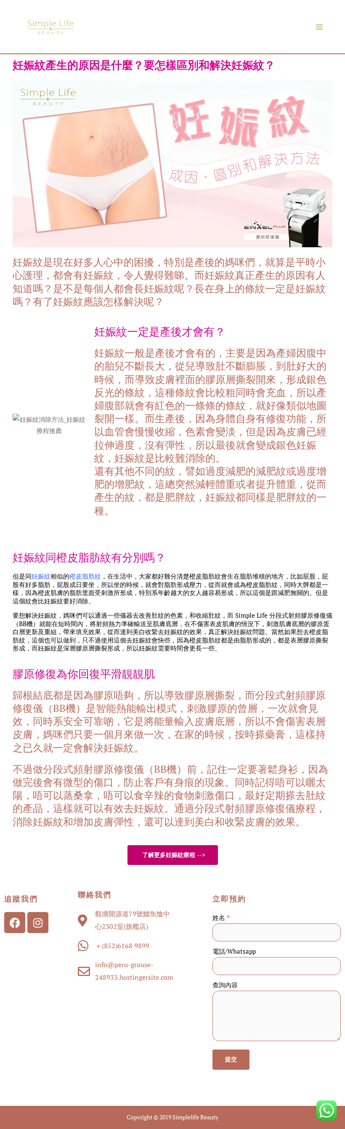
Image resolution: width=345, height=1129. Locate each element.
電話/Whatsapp (234, 951)
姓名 (221, 918)
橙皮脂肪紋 (85, 576)
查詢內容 (225, 985)
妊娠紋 (41, 576)
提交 (231, 1059)
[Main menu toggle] (319, 27)
